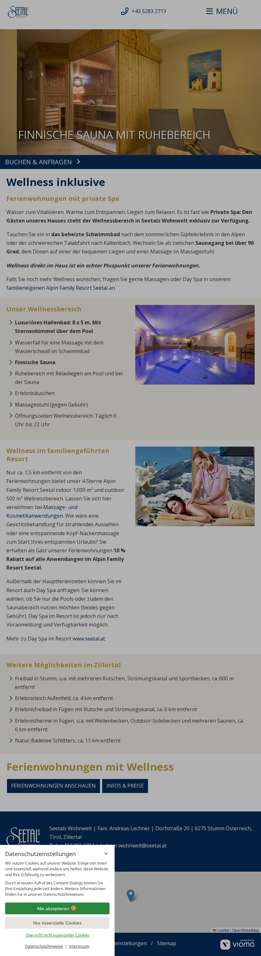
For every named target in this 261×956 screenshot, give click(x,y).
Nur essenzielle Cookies (57, 922)
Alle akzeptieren (53, 908)
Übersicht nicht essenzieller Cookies (57, 935)
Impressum (79, 946)
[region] (57, 878)
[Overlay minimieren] (106, 853)
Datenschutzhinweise (44, 946)
